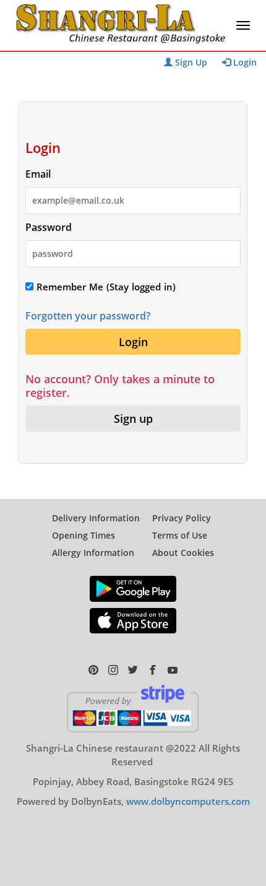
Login (244, 62)
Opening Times (83, 535)
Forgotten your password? (87, 316)
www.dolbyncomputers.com (188, 801)
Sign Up (190, 62)
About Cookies (183, 552)
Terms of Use (179, 535)
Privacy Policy (181, 518)
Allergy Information (93, 552)
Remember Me (68, 286)
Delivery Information (96, 518)
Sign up (133, 418)
